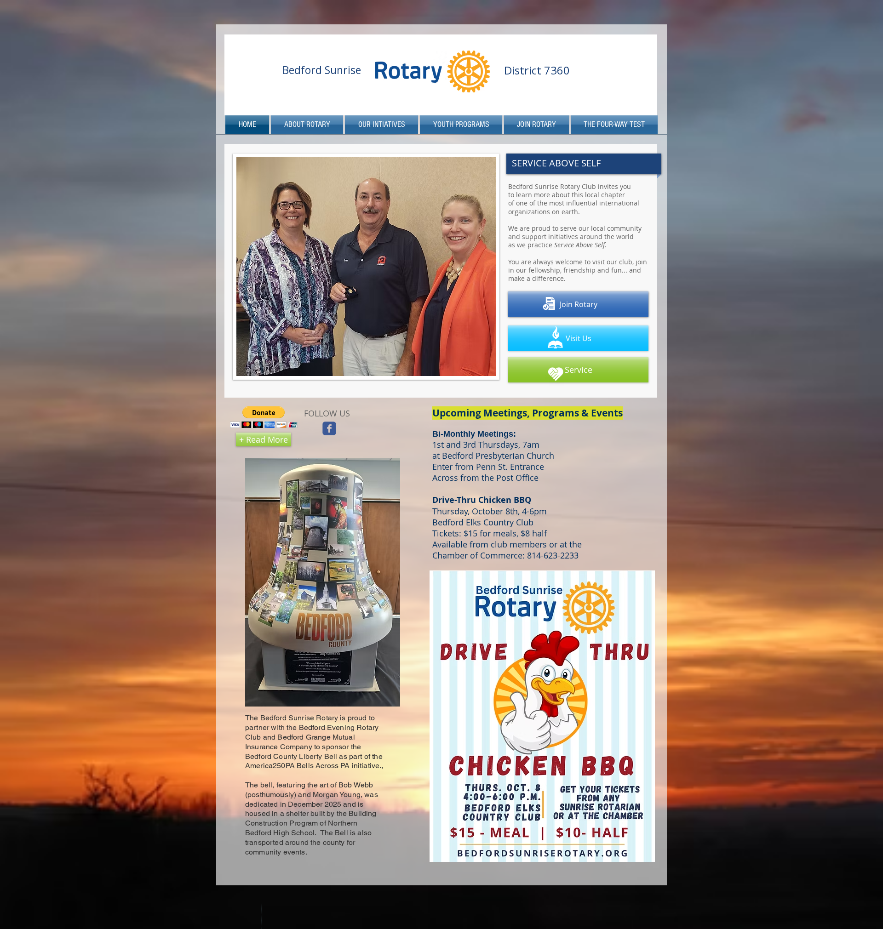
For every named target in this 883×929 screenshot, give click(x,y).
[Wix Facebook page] (329, 428)
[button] (264, 417)
